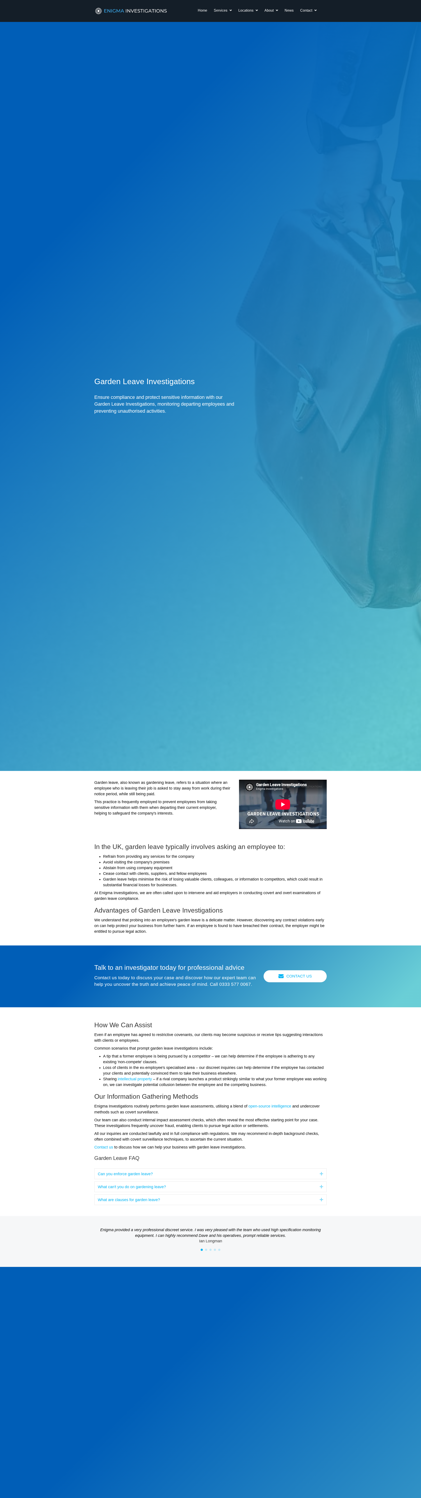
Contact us (103, 1147)
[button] (321, 1174)
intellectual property (135, 1079)
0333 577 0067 (235, 984)
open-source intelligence (269, 1106)
